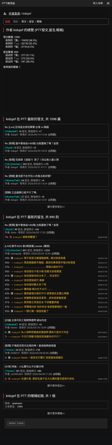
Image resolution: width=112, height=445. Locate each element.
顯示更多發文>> (56, 206)
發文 (23, 21)
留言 (31, 21)
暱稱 (39, 21)
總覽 (7, 21)
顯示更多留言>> (56, 385)
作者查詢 (14, 13)
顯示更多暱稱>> (56, 413)
